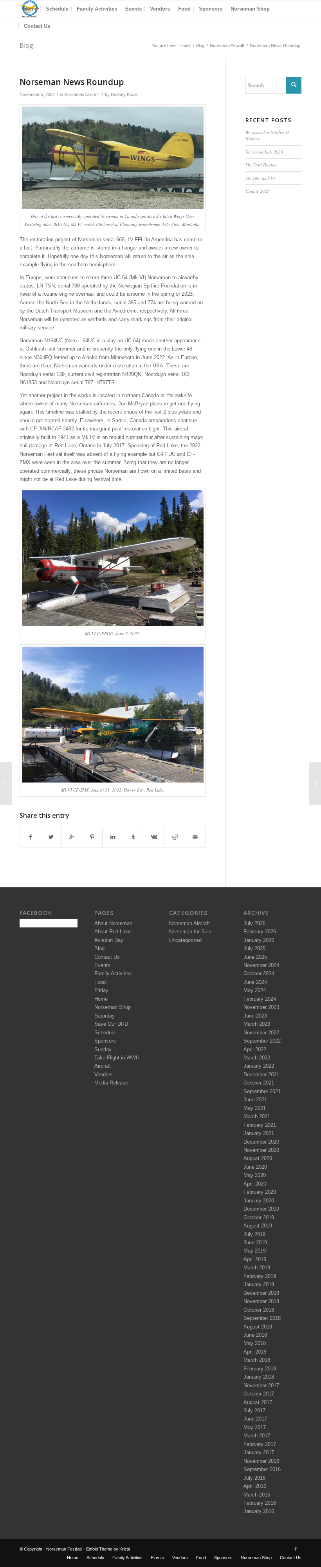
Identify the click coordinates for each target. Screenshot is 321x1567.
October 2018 (258, 1310)
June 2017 (255, 1419)
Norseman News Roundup (72, 81)
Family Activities (113, 973)
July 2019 (254, 1234)
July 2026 (254, 923)
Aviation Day (108, 940)
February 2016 (259, 1503)
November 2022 (261, 1033)
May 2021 (254, 1108)
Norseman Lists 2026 (264, 152)
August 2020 (257, 1158)
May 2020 (254, 1175)
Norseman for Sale (190, 931)
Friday (101, 990)
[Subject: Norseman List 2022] (6, 783)
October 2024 (258, 973)
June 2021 (255, 1100)
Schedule (104, 1033)
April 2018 (254, 1352)
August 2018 (257, 1327)
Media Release (111, 1083)
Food (100, 982)
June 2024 (255, 982)
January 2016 (258, 1511)
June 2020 (255, 1167)
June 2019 (255, 1242)
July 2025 (254, 948)
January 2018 (258, 1377)
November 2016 (261, 1461)
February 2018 (259, 1369)
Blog (26, 45)
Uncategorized (185, 940)
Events (102, 965)
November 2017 (261, 1385)
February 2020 (259, 1192)
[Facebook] (295, 1549)
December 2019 (261, 1209)
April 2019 (254, 1259)
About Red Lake (112, 931)
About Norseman (113, 923)
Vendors (103, 1074)
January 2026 (258, 940)
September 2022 (262, 1041)
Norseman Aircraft (227, 45)
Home (185, 45)
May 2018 (254, 1343)
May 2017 (254, 1427)
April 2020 (254, 1184)
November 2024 (261, 965)
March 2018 (256, 1360)
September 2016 (262, 1469)
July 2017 (254, 1410)
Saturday (104, 1016)
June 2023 (255, 1016)
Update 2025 (257, 191)
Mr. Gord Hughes (261, 165)
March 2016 (256, 1495)
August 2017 (257, 1402)
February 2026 (259, 931)
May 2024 (254, 990)
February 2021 (259, 1125)
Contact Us (107, 957)
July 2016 (254, 1478)
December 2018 (261, 1293)
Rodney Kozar (124, 94)
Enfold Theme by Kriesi (108, 1549)
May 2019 (254, 1251)
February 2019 (259, 1276)
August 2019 (257, 1226)
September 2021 (262, 1091)
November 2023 (261, 1007)
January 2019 (258, 1284)
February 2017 (259, 1444)
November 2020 (261, 1150)
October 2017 (258, 1394)
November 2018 (261, 1301)
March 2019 (256, 1268)
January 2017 (258, 1452)
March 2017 (256, 1436)
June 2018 (255, 1335)
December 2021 (261, 1074)
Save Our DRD (111, 1024)
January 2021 (258, 1133)
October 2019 (258, 1217)
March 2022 (256, 1058)
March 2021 (256, 1116)
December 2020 (261, 1142)
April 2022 (254, 1049)
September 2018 (262, 1318)
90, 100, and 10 (260, 178)
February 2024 (259, 999)
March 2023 (256, 1024)
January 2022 (258, 1066)
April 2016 (254, 1486)
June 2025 (255, 957)
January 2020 (258, 1201)
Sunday (103, 1049)
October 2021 (258, 1083)
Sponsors (105, 1041)
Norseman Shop (112, 1007)
